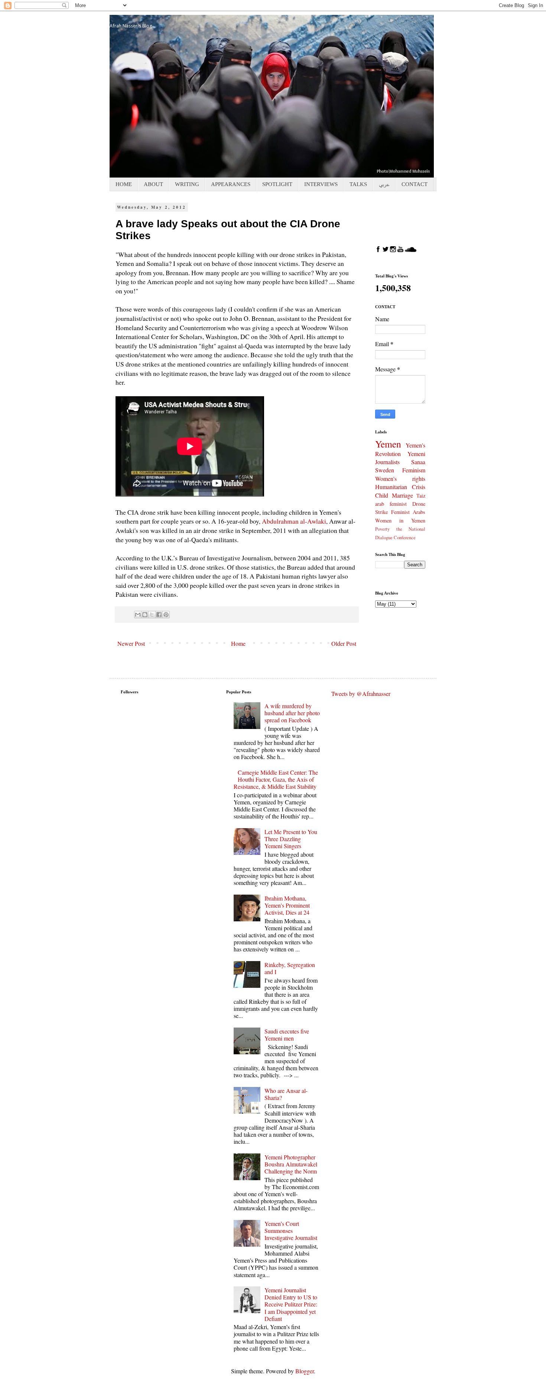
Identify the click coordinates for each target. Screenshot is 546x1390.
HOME (124, 184)
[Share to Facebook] (159, 614)
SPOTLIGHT (277, 184)
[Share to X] (152, 614)
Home (238, 643)
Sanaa (418, 462)
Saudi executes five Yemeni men (286, 1034)
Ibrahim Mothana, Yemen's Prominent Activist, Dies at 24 (287, 905)
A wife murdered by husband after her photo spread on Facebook (292, 713)
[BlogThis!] (145, 614)
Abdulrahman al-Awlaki (294, 521)
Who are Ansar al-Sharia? (286, 1094)
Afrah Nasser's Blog (131, 26)
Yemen (388, 443)
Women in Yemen (400, 520)
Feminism (413, 470)
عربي (384, 184)
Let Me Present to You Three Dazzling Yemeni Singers (290, 839)
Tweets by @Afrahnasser (360, 693)
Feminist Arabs (408, 511)
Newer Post (131, 643)
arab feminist (391, 503)
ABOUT (153, 184)
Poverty (382, 528)
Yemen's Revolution (400, 449)
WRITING (187, 184)
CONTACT (415, 184)
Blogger (304, 1371)
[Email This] (138, 614)
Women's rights (400, 478)
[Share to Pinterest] (166, 614)
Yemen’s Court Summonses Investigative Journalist (290, 1230)
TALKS (358, 184)
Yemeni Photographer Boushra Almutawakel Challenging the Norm (290, 1164)
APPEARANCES (230, 184)
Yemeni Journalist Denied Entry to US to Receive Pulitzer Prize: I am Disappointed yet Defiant (290, 1304)
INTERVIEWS (321, 184)
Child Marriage (394, 495)
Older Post (343, 643)
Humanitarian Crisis (400, 487)
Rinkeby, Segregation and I (289, 968)
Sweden (384, 470)
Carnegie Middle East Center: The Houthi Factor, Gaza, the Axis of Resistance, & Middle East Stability (276, 779)
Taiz (420, 495)
